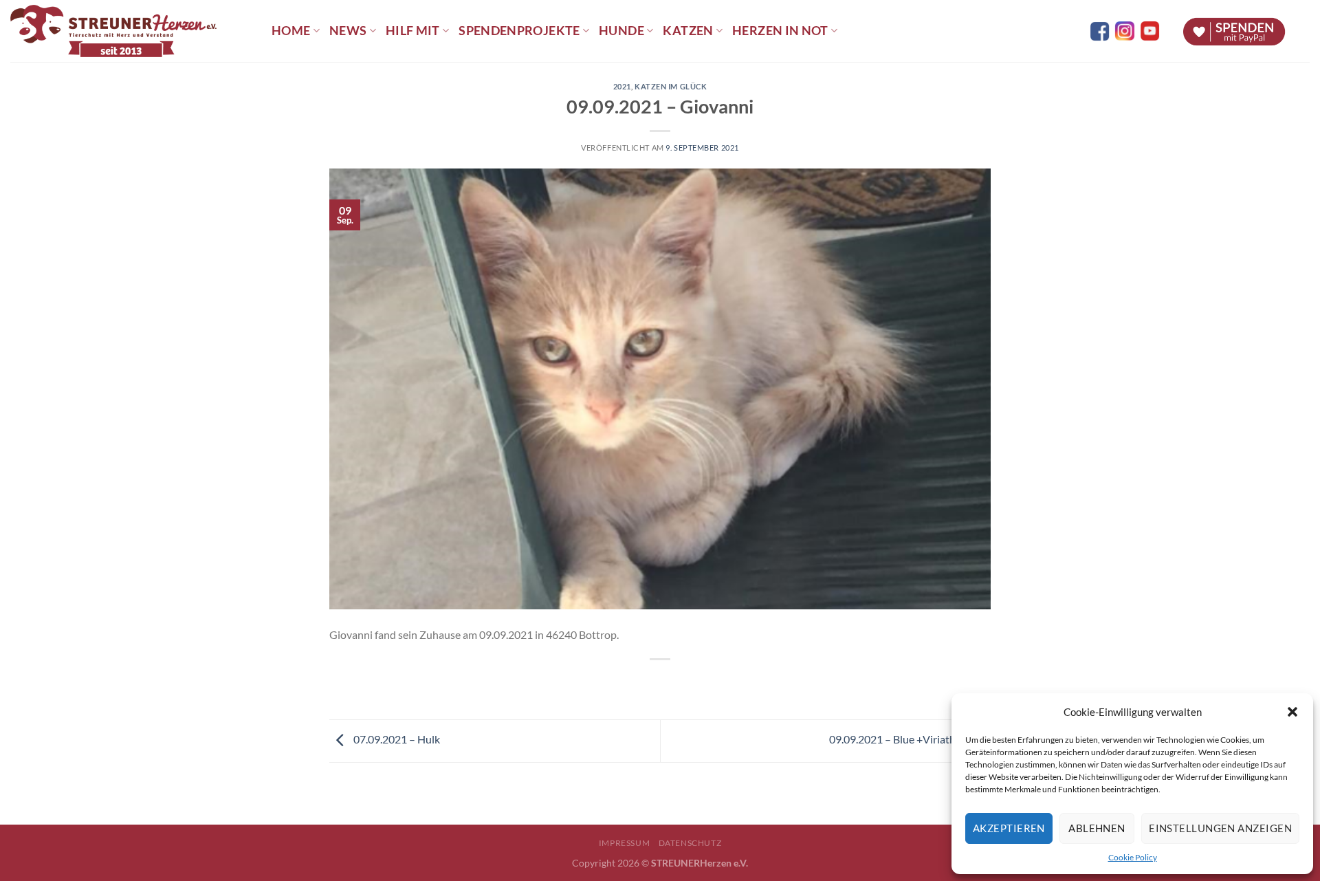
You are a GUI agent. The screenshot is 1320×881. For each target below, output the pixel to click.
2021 (622, 86)
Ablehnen (1096, 828)
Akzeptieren (1009, 828)
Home (291, 30)
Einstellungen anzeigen (1220, 828)
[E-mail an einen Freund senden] (672, 682)
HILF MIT (413, 30)
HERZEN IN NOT (780, 30)
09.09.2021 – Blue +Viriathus (899, 739)
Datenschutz (690, 843)
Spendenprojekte (519, 30)
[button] (1292, 712)
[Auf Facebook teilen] (648, 682)
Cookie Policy (1132, 857)
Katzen (688, 30)
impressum (624, 843)
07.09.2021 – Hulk (395, 739)
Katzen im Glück (671, 86)
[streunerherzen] (130, 31)
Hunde (621, 30)
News (347, 30)
